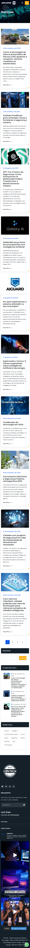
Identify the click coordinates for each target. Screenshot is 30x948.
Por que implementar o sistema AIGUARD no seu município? (15, 304)
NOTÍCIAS (4, 822)
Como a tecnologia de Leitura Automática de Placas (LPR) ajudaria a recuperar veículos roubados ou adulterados (15, 58)
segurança (14, 738)
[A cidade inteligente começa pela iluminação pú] (15, 912)
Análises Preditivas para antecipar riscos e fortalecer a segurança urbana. (15, 119)
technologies (8, 745)
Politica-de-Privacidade (10, 815)
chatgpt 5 (15, 731)
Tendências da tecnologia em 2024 (13, 423)
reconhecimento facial (11, 734)
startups (6, 741)
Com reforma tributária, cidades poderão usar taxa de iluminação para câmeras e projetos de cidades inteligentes (14, 605)
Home (3, 16)
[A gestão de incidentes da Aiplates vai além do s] (15, 855)
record (23, 734)
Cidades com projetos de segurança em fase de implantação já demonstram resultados (14, 540)
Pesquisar (6, 651)
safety (6, 738)
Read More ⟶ (7, 85)
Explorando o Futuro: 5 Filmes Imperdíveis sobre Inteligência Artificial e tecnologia (14, 364)
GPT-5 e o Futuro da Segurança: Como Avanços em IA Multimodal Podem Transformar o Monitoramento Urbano (13, 179)
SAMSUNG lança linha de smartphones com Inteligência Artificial (14, 244)
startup (22, 738)
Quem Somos (5, 828)
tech (13, 741)
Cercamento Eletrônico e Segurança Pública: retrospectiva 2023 (15, 478)
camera (6, 731)
